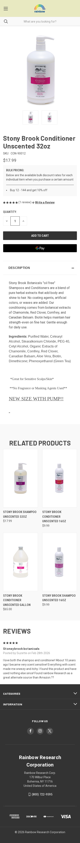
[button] (43, 202)
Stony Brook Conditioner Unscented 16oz (54, 516)
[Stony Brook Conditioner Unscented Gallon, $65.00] (20, 561)
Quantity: (10, 212)
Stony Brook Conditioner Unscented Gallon (17, 600)
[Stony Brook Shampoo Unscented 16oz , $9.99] (59, 561)
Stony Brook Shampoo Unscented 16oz (59, 598)
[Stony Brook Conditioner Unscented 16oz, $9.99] (59, 478)
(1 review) (25, 202)
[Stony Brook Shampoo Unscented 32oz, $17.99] (20, 478)
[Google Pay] (40, 248)
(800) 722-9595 (42, 794)
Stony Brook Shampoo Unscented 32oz (20, 514)
